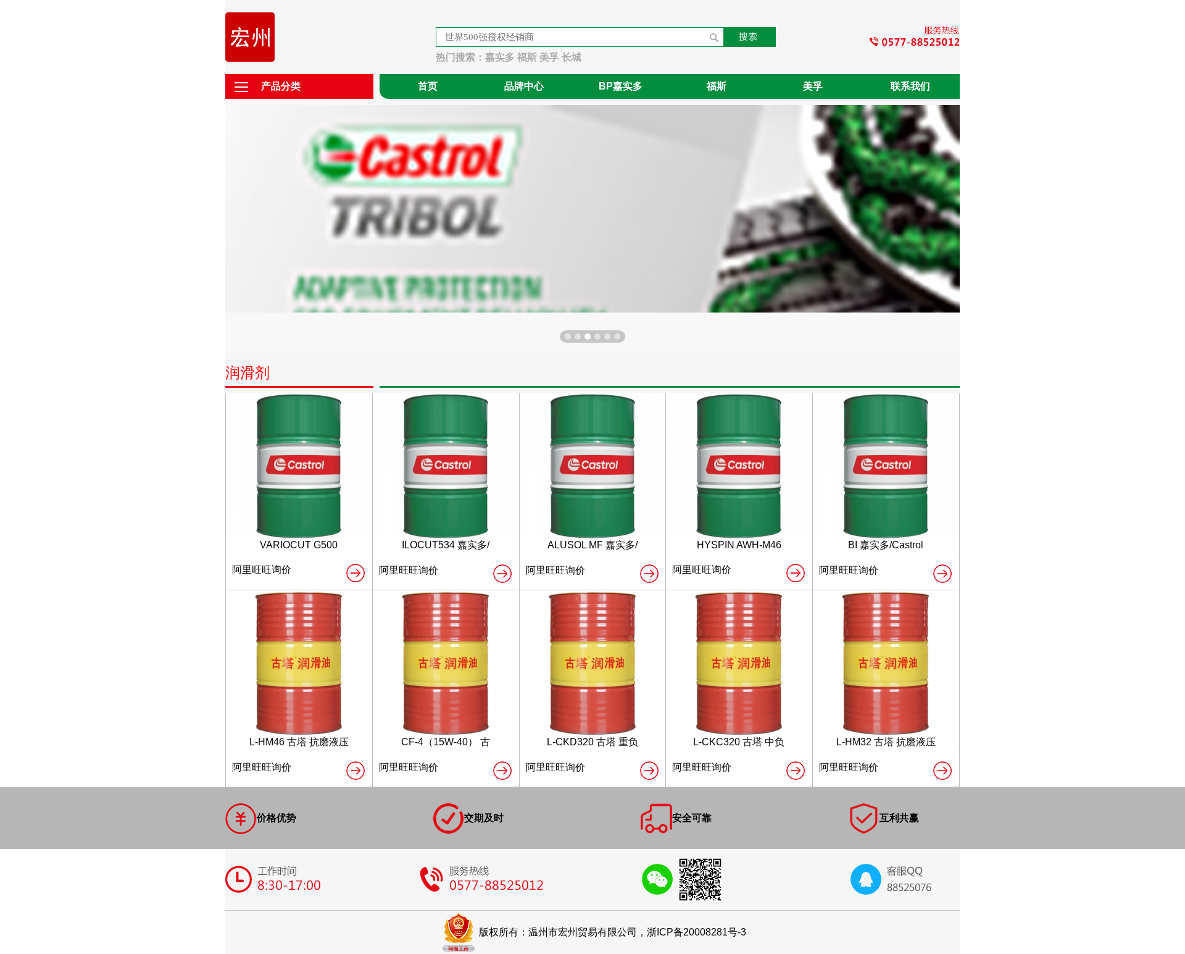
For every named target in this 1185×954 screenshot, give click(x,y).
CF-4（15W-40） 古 (445, 742)
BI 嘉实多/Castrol (885, 545)
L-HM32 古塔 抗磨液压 (886, 742)
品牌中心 (524, 86)
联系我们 (910, 86)
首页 (428, 86)
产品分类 (281, 86)
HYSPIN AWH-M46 (739, 545)
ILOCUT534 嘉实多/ (445, 545)
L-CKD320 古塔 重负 (592, 742)
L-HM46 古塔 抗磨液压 (299, 742)
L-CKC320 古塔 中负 (738, 742)
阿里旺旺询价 (261, 569)
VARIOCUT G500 (299, 545)
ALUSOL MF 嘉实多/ (592, 545)
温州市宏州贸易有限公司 (582, 932)
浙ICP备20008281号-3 (696, 932)
